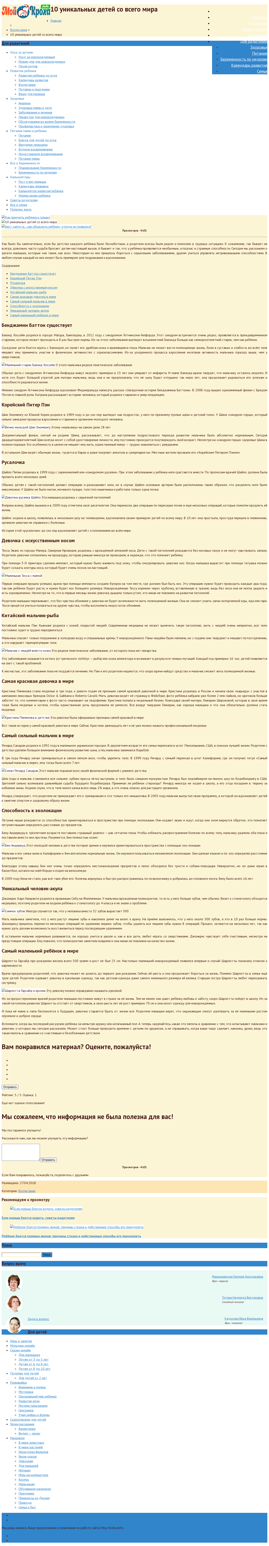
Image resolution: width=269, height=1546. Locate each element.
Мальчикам (26, 1484)
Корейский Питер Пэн (26, 278)
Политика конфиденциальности (33, 1540)
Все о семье (18, 205)
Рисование (258, 23)
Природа (25, 1502)
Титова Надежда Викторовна (242, 1298)
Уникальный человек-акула (29, 310)
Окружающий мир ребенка (37, 1396)
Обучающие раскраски (34, 1489)
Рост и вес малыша (32, 181)
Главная (55, 20)
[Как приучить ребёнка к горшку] (26, 217)
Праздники (26, 1493)
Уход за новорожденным (36, 57)
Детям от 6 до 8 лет (33, 1364)
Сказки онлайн (254, 29)
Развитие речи (29, 1401)
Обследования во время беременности (46, 121)
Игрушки (24, 1470)
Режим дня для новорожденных (41, 61)
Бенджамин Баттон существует (33, 273)
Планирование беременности (39, 168)
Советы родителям (24, 200)
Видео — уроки (29, 1433)
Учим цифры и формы (34, 1415)
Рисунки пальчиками (32, 1405)
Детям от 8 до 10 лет (34, 1369)
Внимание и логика (32, 1387)
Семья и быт (27, 1507)
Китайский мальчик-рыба (28, 292)
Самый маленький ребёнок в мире (34, 315)
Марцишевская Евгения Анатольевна (237, 1277)
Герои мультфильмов (33, 1452)
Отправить (10, 1087)
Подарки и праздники (34, 89)
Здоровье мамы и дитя (35, 108)
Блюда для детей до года (37, 140)
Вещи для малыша (31, 94)
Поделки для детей (24, 1373)
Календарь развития (249, 65)
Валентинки (27, 1429)
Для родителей (253, 41)
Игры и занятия (21, 1341)
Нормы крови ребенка (34, 195)
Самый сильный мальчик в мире (32, 301)
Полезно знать (21, 209)
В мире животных (31, 1442)
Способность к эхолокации (29, 306)
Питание (259, 53)
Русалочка (17, 283)
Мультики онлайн (22, 1345)
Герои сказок (27, 1456)
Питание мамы (29, 158)
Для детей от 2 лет (32, 1378)
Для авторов (19, 1536)
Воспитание (18, 30)
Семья (262, 71)
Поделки (259, 17)
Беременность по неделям (243, 59)
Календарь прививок (33, 186)
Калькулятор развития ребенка (40, 191)
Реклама (16, 1520)
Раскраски (17, 1438)
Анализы (24, 103)
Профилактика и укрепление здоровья (46, 126)
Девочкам (25, 1461)
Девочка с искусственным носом (33, 287)
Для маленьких (29, 1355)
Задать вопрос (38, 1319)
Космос (23, 1479)
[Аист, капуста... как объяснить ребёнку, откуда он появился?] (47, 226)
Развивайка (257, 35)
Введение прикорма (32, 145)
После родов (28, 66)
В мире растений (30, 1447)
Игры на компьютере (33, 1475)
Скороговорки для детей (28, 1419)
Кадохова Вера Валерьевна (244, 1319)
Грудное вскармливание (35, 149)
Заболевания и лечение (35, 112)
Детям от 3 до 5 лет (33, 1359)
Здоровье (258, 47)
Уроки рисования (22, 1424)
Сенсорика (25, 1410)
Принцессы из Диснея (34, 1498)
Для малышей (28, 1466)
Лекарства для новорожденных (41, 117)
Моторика (25, 1392)
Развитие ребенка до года (37, 75)
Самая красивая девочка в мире (33, 297)
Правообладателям (24, 1515)
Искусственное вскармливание (40, 154)
